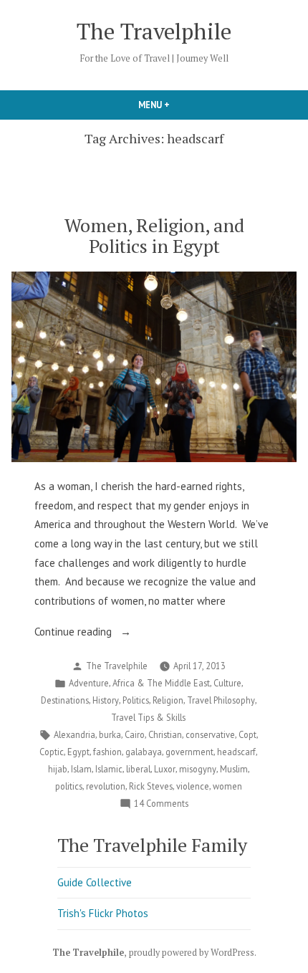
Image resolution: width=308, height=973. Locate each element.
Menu (178, 104)
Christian (165, 734)
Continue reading (93, 633)
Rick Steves (151, 786)
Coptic (51, 751)
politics (68, 786)
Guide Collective (94, 882)
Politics (135, 700)
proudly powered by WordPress (191, 952)
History (105, 700)
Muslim (234, 769)
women (227, 786)
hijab (57, 769)
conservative (210, 734)
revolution (105, 786)
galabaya (143, 751)
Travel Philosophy (221, 700)
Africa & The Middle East (161, 683)
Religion (168, 700)
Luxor (164, 769)
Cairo (135, 734)
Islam (81, 769)
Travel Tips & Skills (148, 717)
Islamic (108, 769)
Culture (227, 683)
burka (110, 734)
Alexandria (74, 734)
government (189, 751)
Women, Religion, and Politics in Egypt (154, 235)
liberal (138, 769)
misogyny (197, 769)
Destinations (65, 700)
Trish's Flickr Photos (102, 913)
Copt (247, 734)
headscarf (236, 751)
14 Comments (161, 804)
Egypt (78, 751)
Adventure (89, 683)
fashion (107, 751)
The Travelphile (154, 31)
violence (192, 786)
